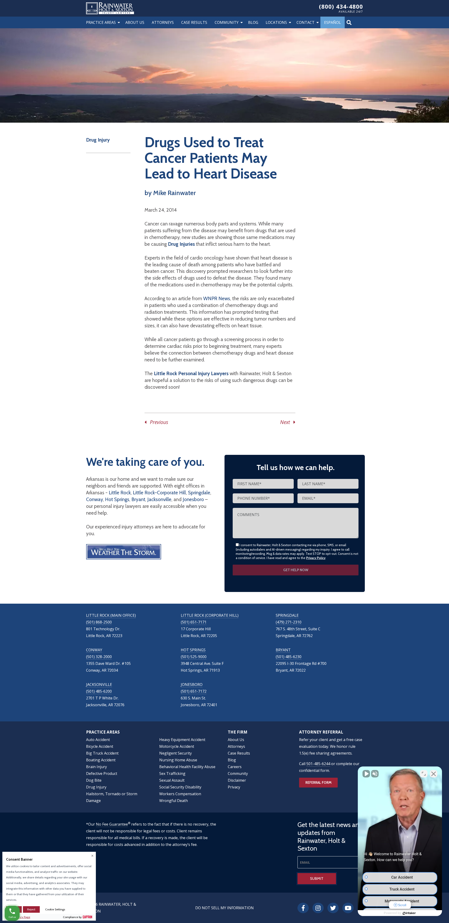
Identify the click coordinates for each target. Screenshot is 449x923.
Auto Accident (98, 739)
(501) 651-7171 (193, 622)
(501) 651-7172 (193, 691)
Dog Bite (93, 780)
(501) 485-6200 (99, 691)
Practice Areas (101, 22)
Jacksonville (159, 499)
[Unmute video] (366, 773)
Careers (235, 766)
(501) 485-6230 (288, 656)
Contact (306, 22)
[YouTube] (348, 908)
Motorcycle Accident (176, 746)
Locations (276, 22)
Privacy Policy (316, 558)
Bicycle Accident (99, 746)
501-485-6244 (318, 763)
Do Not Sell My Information (224, 907)
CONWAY (94, 649)
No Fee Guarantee (112, 824)
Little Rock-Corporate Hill (159, 492)
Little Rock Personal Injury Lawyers (191, 373)
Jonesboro (193, 499)
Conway (94, 499)
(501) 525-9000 (193, 656)
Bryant (138, 499)
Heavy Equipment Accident (182, 739)
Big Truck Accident (102, 753)
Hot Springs (117, 499)
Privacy (234, 787)
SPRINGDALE (287, 615)
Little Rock (120, 492)
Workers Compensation (180, 793)
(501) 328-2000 (99, 656)
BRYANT (283, 649)
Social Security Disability (180, 787)
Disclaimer (237, 780)
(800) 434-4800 (341, 6)
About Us (134, 22)
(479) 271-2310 (288, 622)
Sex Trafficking (172, 773)
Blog (253, 22)
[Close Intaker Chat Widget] (433, 773)
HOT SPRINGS (193, 649)
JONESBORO (192, 684)
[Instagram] (318, 908)
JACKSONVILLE (99, 684)
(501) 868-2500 (99, 622)
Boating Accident (101, 760)
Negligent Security (175, 753)
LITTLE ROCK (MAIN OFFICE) (111, 615)
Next (286, 422)
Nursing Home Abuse (178, 760)
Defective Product (101, 773)
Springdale (199, 492)
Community (227, 22)
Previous (157, 422)
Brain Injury (96, 766)
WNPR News (216, 298)
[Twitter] (333, 908)
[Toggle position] (423, 773)
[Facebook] (303, 908)
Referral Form (318, 782)
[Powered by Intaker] (409, 913)
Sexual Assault (172, 780)
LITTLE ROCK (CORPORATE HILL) (210, 615)
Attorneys (163, 22)
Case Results (194, 22)
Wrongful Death (173, 800)
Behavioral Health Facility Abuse (187, 766)
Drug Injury (98, 140)
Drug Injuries (181, 244)
